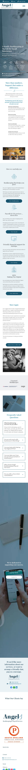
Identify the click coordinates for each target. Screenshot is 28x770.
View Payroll (14, 231)
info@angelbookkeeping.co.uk (15, 683)
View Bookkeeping (14, 201)
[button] (22, 5)
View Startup (14, 262)
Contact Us (14, 577)
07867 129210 (10, 571)
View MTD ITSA (14, 293)
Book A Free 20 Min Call (14, 344)
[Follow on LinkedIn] (16, 687)
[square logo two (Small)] (14, 744)
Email (14, 1)
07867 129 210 (22, 1)
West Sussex (6, 1)
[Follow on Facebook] (11, 687)
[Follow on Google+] (14, 687)
